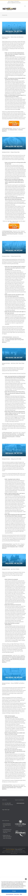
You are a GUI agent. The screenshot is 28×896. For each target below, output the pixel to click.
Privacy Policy (16, 894)
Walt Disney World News (18, 232)
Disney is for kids (7, 659)
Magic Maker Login (5, 809)
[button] (26, 879)
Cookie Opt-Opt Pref (18, 849)
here (19, 109)
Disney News (4, 129)
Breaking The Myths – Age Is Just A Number (10, 569)
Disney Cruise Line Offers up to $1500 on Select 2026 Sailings (7, 837)
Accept (14, 891)
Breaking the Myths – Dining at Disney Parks (10, 152)
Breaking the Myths (13, 129)
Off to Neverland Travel (7, 128)
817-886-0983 (8, 803)
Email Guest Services (9, 804)
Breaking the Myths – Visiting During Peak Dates (11, 256)
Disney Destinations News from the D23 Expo (7, 825)
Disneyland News (10, 232)
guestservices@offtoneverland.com (14, 2)
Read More (4, 131)
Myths (16, 233)
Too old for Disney (16, 659)
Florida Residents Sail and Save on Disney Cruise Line (7, 831)
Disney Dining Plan (8, 435)
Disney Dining (12, 233)
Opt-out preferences (9, 894)
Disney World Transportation (10, 546)
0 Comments (20, 129)
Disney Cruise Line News (6, 656)
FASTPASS (11, 787)
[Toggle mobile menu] (25, 6)
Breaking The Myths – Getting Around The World (11, 458)
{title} (21, 894)
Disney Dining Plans (16, 435)
